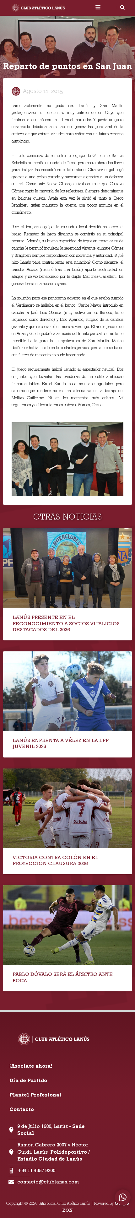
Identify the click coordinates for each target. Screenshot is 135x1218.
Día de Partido (28, 1080)
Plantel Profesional (35, 1095)
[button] (122, 7)
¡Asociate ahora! (30, 1066)
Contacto (21, 1109)
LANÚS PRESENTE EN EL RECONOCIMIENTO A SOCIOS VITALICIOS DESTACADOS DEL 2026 (66, 623)
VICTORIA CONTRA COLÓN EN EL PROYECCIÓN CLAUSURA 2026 (55, 860)
